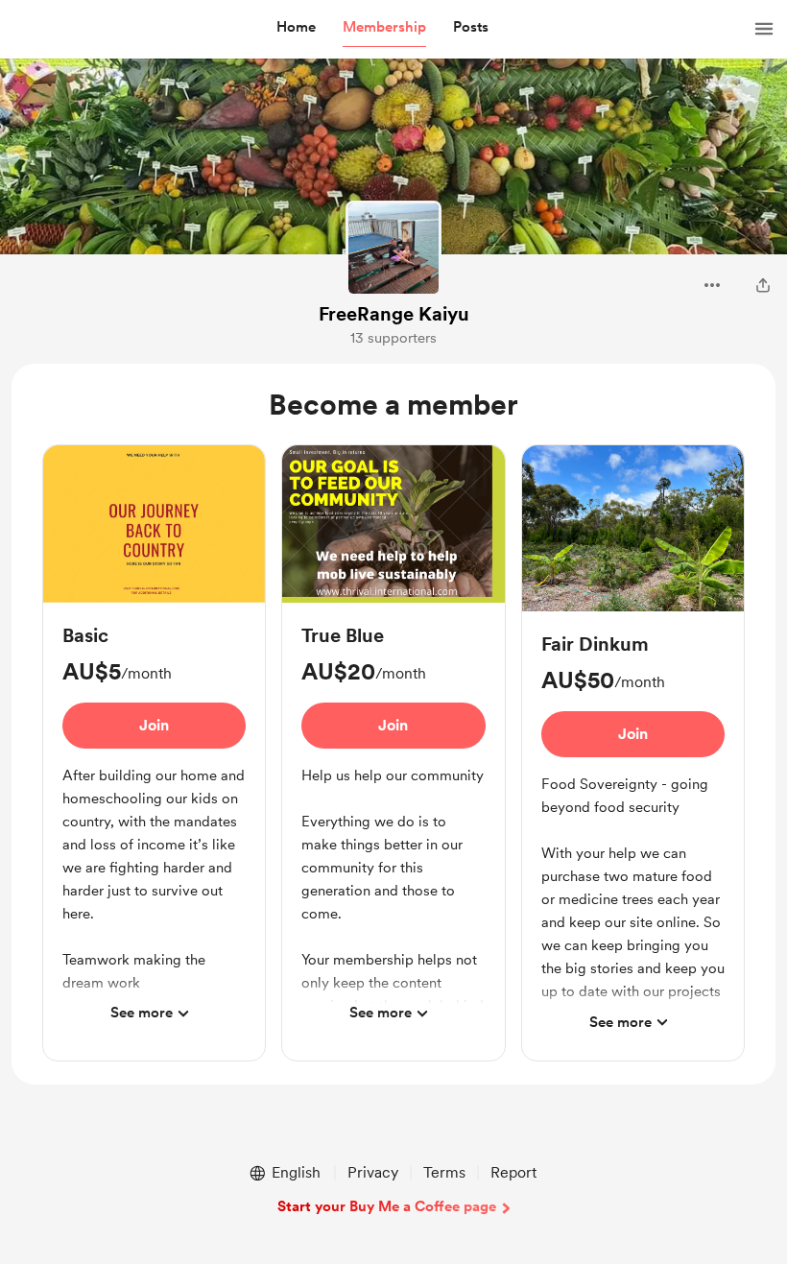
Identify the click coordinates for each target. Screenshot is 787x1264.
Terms (444, 1172)
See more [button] (141, 1012)
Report (513, 1172)
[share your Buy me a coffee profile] (763, 285)
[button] (296, 27)
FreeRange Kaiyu (394, 313)
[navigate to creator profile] (393, 249)
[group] (154, 748)
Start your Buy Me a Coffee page (386, 1206)
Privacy (372, 1172)
